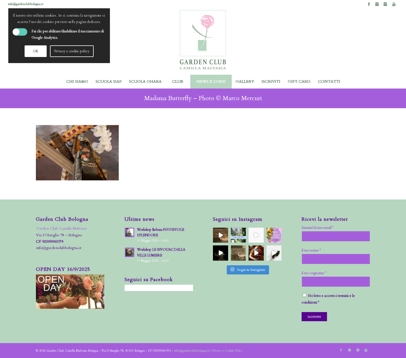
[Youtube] (394, 4)
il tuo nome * (311, 250)
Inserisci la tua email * (318, 227)
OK (35, 51)
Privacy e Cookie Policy (227, 351)
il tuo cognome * (314, 273)
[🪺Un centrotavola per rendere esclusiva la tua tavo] (274, 235)
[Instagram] (377, 4)
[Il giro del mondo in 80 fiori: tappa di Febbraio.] (274, 253)
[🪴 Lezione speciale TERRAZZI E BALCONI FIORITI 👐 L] (238, 235)
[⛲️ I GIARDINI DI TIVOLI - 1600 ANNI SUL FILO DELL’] (238, 253)
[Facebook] (369, 4)
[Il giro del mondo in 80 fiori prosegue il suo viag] (220, 253)
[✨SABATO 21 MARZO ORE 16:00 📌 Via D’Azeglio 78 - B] (256, 235)
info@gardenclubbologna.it (25, 4)
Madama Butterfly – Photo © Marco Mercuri (203, 98)
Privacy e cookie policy (71, 51)
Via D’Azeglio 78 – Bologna (59, 235)
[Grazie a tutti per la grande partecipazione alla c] (220, 235)
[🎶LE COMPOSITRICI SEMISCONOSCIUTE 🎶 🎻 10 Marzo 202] (256, 253)
